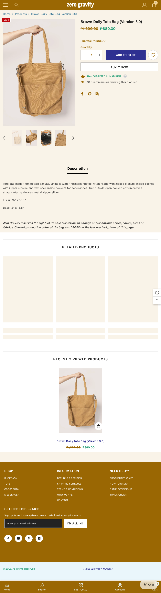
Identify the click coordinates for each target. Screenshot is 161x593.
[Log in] (144, 5)
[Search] (16, 5)
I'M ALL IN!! (75, 523)
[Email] (97, 93)
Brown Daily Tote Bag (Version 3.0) (81, 441)
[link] (28, 330)
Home (7, 14)
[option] (39, 72)
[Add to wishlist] (153, 55)
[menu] (5, 5)
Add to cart (125, 55)
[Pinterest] (89, 93)
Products (21, 14)
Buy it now (119, 67)
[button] (4, 138)
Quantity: (86, 47)
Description (77, 168)
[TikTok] (39, 538)
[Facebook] (82, 93)
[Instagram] (18, 538)
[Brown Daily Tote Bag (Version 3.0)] (80, 400)
